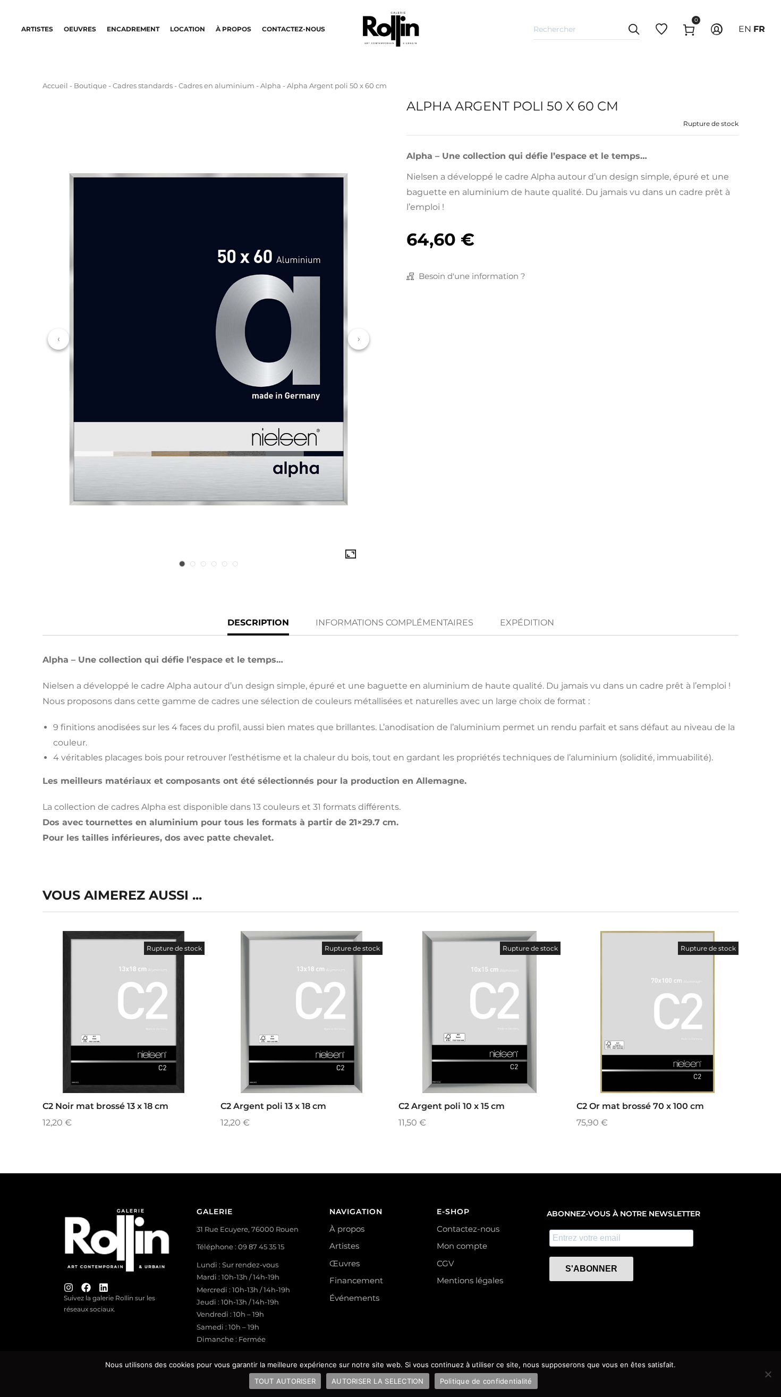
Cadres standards (143, 85)
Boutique (90, 85)
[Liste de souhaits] (138, 1037)
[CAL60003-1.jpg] (350, 554)
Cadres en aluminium (216, 85)
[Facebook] (86, 1287)
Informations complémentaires (394, 622)
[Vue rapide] (109, 1037)
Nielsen (422, 177)
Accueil (55, 85)
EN (744, 29)
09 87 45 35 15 (261, 1246)
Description (258, 622)
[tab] (182, 564)
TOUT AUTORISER (285, 1381)
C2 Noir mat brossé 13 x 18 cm (105, 1106)
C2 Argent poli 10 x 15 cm (451, 1106)
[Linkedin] (103, 1287)
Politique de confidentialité (486, 1381)
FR (759, 29)
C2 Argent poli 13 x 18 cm (273, 1106)
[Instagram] (68, 1287)
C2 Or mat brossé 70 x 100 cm (640, 1106)
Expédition (527, 622)
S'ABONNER (591, 1268)
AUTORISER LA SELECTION (378, 1381)
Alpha (270, 85)
